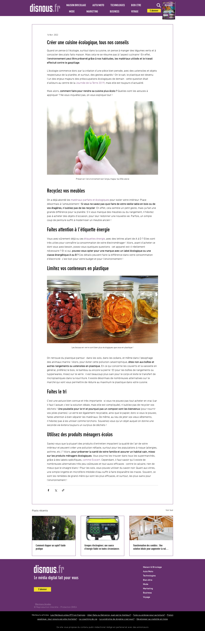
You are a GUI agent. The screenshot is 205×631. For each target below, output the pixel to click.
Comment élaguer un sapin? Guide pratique (51, 547)
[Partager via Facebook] (48, 490)
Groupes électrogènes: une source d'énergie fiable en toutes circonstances (101, 547)
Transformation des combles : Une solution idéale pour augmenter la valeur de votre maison (151, 547)
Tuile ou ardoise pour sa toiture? (149, 615)
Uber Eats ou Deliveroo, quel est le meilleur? (109, 615)
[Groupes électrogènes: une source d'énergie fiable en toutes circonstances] (102, 528)
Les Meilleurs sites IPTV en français (67, 615)
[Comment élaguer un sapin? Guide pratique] (53, 528)
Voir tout (169, 510)
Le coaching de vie (88, 619)
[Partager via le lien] (63, 490)
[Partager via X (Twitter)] (55, 490)
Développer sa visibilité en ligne (152, 619)
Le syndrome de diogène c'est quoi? (116, 619)
